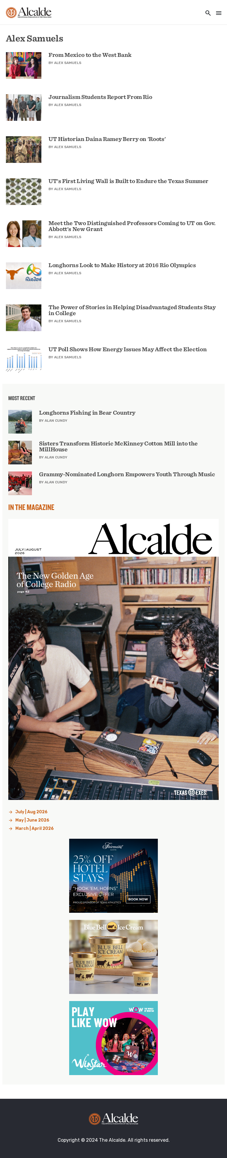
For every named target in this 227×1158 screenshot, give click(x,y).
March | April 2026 (34, 828)
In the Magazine (31, 507)
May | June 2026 (32, 820)
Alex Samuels (67, 63)
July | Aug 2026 (31, 811)
